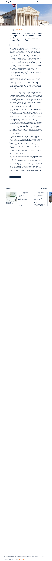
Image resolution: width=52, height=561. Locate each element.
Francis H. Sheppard (22, 44)
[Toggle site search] (37, 2)
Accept (46, 557)
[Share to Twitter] (13, 177)
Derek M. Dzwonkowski (13, 44)
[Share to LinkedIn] (16, 177)
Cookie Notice (21, 559)
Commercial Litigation (18, 31)
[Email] (19, 177)
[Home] (8, 2)
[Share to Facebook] (10, 177)
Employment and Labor (18, 29)
